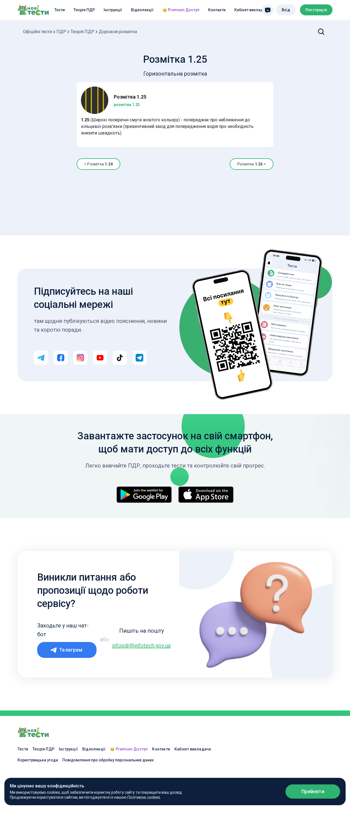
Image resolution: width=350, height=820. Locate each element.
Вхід (286, 10)
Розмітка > (251, 164)
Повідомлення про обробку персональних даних (108, 760)
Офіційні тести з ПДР (44, 31)
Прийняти (312, 791)
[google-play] (144, 494)
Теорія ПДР (84, 10)
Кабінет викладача (252, 10)
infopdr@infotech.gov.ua (141, 645)
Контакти (217, 10)
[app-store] (206, 494)
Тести (59, 10)
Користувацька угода (38, 760)
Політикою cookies (143, 797)
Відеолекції (142, 10)
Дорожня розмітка (118, 31)
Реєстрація (316, 10)
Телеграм (70, 650)
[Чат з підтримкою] (267, 10)
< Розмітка (98, 164)
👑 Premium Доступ (180, 10)
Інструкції (113, 10)
